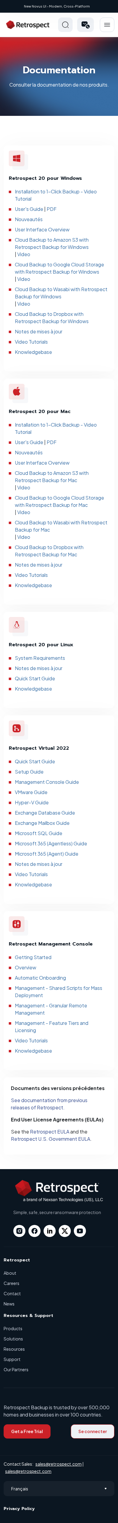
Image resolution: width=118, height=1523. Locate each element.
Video (23, 254)
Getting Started (33, 957)
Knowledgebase (33, 352)
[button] (85, 24)
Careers (11, 1283)
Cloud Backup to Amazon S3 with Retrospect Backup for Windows (52, 243)
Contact (12, 1293)
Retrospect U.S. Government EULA (50, 1139)
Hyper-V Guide (32, 802)
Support (12, 1359)
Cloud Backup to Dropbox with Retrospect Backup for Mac (49, 551)
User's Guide (29, 209)
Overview (25, 967)
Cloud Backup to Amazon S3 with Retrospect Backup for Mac (52, 476)
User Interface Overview (42, 229)
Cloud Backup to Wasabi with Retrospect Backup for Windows (61, 293)
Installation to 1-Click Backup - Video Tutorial (56, 195)
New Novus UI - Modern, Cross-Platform (57, 6)
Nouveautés (29, 219)
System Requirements (40, 658)
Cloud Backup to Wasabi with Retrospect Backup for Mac (61, 526)
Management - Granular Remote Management (51, 1009)
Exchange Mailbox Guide (42, 823)
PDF (52, 209)
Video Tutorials (31, 342)
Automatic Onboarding (40, 978)
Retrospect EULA (49, 1131)
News (9, 1303)
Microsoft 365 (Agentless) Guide (51, 843)
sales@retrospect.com (58, 1464)
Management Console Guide (47, 782)
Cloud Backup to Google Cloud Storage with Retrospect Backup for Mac (59, 501)
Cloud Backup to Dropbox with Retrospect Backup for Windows (52, 317)
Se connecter (92, 1431)
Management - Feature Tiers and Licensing (51, 1026)
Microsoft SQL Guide (38, 833)
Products (13, 1328)
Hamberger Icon (107, 24)
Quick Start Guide (35, 678)
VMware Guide (31, 792)
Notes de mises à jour (38, 331)
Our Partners (16, 1369)
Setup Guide (29, 771)
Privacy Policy (19, 1509)
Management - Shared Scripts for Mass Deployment (58, 991)
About (10, 1273)
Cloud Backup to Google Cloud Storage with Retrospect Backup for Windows (59, 268)
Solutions (13, 1338)
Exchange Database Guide (45, 812)
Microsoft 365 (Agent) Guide (46, 854)
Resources (14, 1349)
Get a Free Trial (27, 1431)
